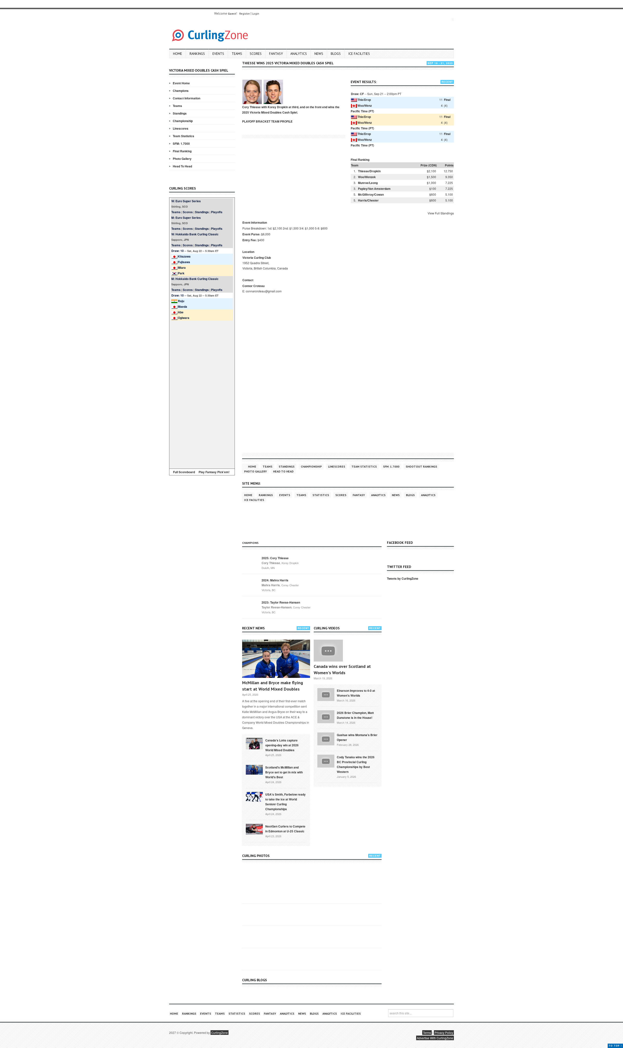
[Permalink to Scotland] (254, 769)
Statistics (320, 495)
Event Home (181, 83)
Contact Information (186, 98)
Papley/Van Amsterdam (374, 188)
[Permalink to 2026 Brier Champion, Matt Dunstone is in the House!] (325, 716)
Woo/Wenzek (367, 177)
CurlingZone (219, 1032)
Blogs (336, 53)
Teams (237, 53)
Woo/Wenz (364, 105)
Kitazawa (184, 256)
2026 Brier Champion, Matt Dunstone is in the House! (355, 715)
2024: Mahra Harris (275, 580)
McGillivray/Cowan (371, 194)
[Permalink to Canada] (254, 743)
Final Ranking (182, 151)
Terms (427, 1032)
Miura (182, 267)
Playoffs (216, 212)
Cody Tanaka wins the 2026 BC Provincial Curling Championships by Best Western (356, 764)
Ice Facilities (359, 53)
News (318, 53)
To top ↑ (615, 1045)
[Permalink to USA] (254, 796)
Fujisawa (184, 262)
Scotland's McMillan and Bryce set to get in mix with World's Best (284, 772)
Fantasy (276, 53)
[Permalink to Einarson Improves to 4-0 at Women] (325, 694)
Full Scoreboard (184, 472)
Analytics (298, 53)
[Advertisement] (202, 394)
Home (177, 53)
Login (255, 13)
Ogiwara (183, 318)
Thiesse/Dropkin (369, 171)
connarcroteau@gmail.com (264, 291)
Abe (180, 312)
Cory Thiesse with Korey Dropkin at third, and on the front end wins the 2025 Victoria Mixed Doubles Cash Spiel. (290, 110)
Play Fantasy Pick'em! (214, 472)
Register (244, 13)
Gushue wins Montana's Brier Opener (357, 737)
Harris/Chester (368, 200)
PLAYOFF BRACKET (256, 121)
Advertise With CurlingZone (435, 1038)
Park (181, 273)
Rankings (197, 53)
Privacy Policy (444, 1032)
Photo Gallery (182, 158)
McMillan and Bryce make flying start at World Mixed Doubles (272, 686)
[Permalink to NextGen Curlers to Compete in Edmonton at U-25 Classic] (254, 828)
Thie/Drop (364, 99)
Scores (256, 53)
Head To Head (182, 166)
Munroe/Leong (368, 183)
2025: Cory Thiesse (275, 558)
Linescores (180, 128)
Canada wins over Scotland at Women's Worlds (342, 669)
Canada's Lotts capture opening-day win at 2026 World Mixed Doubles (282, 745)
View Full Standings (441, 213)
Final (447, 99)
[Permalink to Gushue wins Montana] (325, 738)
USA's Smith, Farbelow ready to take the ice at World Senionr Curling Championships (285, 801)
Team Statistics (183, 136)
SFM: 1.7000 (181, 143)
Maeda (182, 306)
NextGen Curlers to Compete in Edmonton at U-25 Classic (285, 828)
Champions (181, 90)
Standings (180, 113)
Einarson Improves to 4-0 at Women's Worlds (356, 693)
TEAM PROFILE (282, 121)
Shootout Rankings (421, 466)
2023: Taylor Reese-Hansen (281, 602)
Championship (183, 121)
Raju (181, 301)
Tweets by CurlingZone (402, 578)
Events (218, 53)
